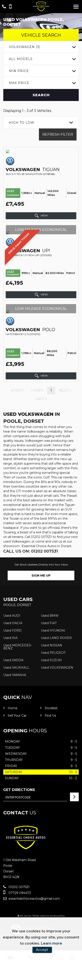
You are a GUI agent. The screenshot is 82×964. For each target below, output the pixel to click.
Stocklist (51, 708)
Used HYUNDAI (53, 630)
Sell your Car (17, 715)
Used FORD (12, 630)
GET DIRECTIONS (19, 790)
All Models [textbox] (21, 59)
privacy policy (57, 915)
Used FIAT (49, 623)
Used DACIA (12, 623)
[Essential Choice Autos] (41, 6)
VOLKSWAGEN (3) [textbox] (24, 47)
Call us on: (30, 551)
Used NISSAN (51, 645)
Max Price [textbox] (19, 83)
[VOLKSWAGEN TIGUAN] (41, 151)
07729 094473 (19, 893)
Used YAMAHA (14, 675)
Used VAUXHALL (16, 667)
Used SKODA (13, 660)
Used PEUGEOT (53, 653)
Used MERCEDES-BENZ (17, 646)
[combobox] (41, 47)
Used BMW (50, 616)
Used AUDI (11, 616)
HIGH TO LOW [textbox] (21, 123)
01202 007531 (19, 887)
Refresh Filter (57, 134)
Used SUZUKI (51, 660)
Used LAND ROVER (56, 638)
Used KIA (10, 638)
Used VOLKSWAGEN (57, 667)
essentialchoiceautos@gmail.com (34, 899)
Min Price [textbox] (19, 71)
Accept (42, 950)
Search (41, 95)
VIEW (44, 215)
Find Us (50, 715)
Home (12, 708)
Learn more (51, 943)
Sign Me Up (41, 575)
